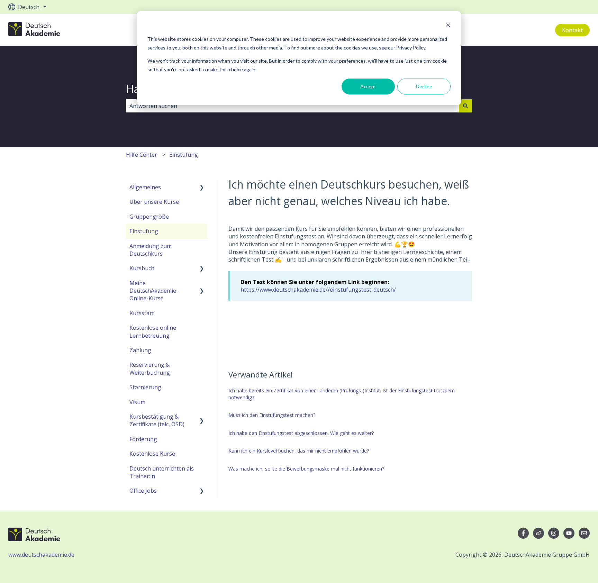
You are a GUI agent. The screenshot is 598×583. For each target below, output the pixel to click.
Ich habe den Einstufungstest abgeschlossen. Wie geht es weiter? (301, 433)
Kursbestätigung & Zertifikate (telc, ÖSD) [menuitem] (156, 420)
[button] (201, 188)
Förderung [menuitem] (143, 439)
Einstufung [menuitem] (143, 231)
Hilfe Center (141, 154)
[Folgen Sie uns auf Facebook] (523, 533)
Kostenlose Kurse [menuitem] (152, 453)
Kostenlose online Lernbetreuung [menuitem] (152, 331)
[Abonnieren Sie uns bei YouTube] (568, 533)
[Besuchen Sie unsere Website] (538, 533)
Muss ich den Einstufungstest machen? (271, 415)
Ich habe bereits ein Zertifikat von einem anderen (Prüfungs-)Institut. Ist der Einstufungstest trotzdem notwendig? (341, 394)
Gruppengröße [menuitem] (149, 216)
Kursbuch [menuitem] (141, 268)
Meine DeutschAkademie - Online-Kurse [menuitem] (154, 290)
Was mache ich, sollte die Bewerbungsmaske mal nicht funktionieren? (306, 468)
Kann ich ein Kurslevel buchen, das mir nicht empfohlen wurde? (298, 450)
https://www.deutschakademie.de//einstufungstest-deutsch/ (318, 289)
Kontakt (572, 30)
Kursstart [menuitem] (141, 313)
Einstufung (183, 154)
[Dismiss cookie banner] (448, 26)
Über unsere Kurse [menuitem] (154, 202)
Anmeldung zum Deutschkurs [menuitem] (150, 249)
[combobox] (292, 105)
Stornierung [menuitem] (145, 387)
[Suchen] (465, 105)
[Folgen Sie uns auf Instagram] (553, 533)
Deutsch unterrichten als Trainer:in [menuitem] (161, 472)
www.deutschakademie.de (41, 554)
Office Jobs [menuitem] (143, 490)
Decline (424, 86)
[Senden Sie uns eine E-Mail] (584, 533)
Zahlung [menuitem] (140, 350)
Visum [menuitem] (137, 402)
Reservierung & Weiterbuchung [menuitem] (149, 368)
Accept (368, 86)
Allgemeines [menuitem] (145, 187)
